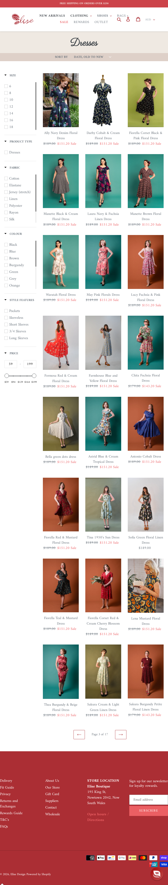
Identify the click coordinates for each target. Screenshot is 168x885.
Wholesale (52, 814)
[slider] (6, 376)
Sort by (61, 57)
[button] (156, 873)
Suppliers (51, 801)
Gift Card (52, 794)
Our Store (52, 787)
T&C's (4, 820)
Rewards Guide (11, 813)
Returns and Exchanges (9, 804)
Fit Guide (7, 787)
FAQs (4, 826)
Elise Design (17, 874)
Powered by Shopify (38, 874)
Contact (51, 807)
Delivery (6, 781)
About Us (52, 781)
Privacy (5, 794)
